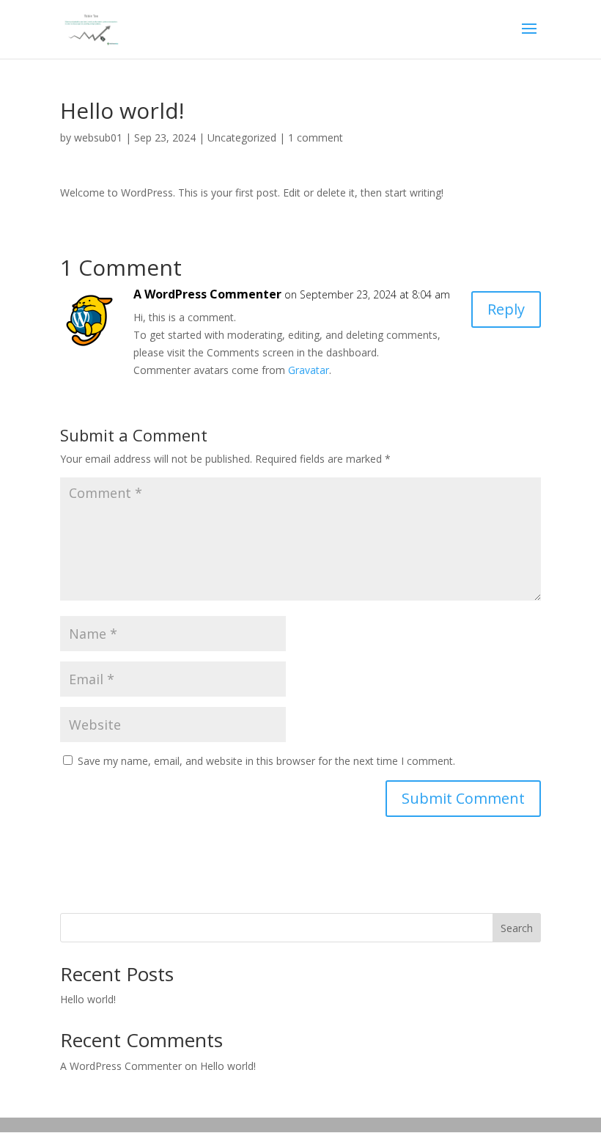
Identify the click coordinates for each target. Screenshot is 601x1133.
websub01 (98, 137)
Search (517, 928)
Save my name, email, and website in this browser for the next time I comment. (266, 761)
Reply (506, 309)
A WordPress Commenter (207, 294)
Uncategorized (241, 137)
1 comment (315, 137)
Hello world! (88, 999)
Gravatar (308, 370)
